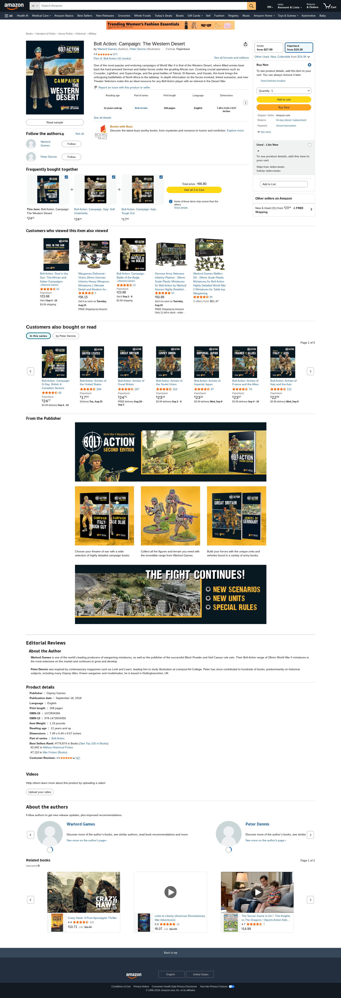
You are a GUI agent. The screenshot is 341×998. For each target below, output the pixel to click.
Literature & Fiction (46, 33)
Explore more (235, 130)
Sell (208, 15)
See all (79, 133)
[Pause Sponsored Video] (115, 901)
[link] (95, 189)
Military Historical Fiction (58, 747)
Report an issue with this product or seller (124, 87)
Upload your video (39, 792)
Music (246, 15)
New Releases (105, 15)
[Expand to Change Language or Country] (272, 7)
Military (92, 33)
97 (212, 389)
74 (250, 389)
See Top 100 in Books (93, 743)
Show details (181, 207)
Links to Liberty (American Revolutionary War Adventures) (180, 917)
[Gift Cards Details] (202, 15)
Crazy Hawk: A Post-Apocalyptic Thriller (92, 917)
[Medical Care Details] (50, 15)
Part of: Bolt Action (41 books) (112, 58)
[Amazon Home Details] (274, 15)
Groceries (124, 15)
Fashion (219, 15)
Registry (233, 15)
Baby (322, 15)
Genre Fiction (65, 33)
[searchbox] (143, 6)
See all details (102, 117)
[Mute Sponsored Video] (115, 908)
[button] (8, 16)
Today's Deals (163, 15)
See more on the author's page (86, 840)
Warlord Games (107, 49)
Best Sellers (84, 15)
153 (175, 389)
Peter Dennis (138, 49)
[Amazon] (14, 6)
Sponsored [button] (31, 865)
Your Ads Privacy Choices (213, 986)
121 (289, 389)
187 (137, 389)
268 (98, 389)
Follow (71, 143)
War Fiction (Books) (55, 752)
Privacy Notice (141, 986)
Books (180, 15)
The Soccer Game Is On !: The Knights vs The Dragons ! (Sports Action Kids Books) (266, 918)
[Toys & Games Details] (298, 15)
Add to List (269, 184)
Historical (81, 33)
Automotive (309, 15)
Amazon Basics (63, 15)
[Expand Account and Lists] (301, 7)
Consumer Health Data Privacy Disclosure (174, 986)
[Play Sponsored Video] (170, 892)
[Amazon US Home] (133, 976)
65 (60, 392)
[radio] (269, 47)
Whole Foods (142, 15)
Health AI (22, 15)
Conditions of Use (121, 986)
